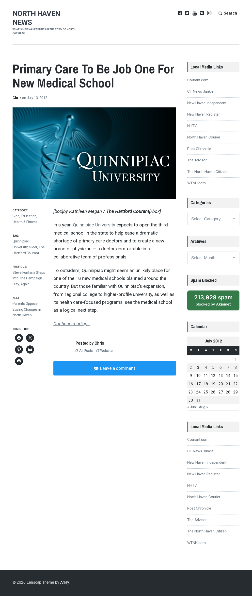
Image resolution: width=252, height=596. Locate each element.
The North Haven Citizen (207, 172)
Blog (16, 216)
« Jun (191, 407)
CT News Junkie (200, 91)
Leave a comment (117, 368)
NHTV (192, 126)
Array (64, 582)
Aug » (203, 407)
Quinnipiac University (94, 225)
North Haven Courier (203, 137)
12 (213, 375)
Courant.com (197, 80)
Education (28, 216)
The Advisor (197, 160)
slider (33, 247)
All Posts (86, 351)
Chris (17, 98)
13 (221, 375)
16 (191, 384)
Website (106, 351)
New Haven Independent (206, 103)
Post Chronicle (199, 149)
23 (191, 392)
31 (198, 400)
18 (206, 384)
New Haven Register (203, 114)
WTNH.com (196, 183)
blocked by (213, 300)
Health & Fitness (25, 222)
